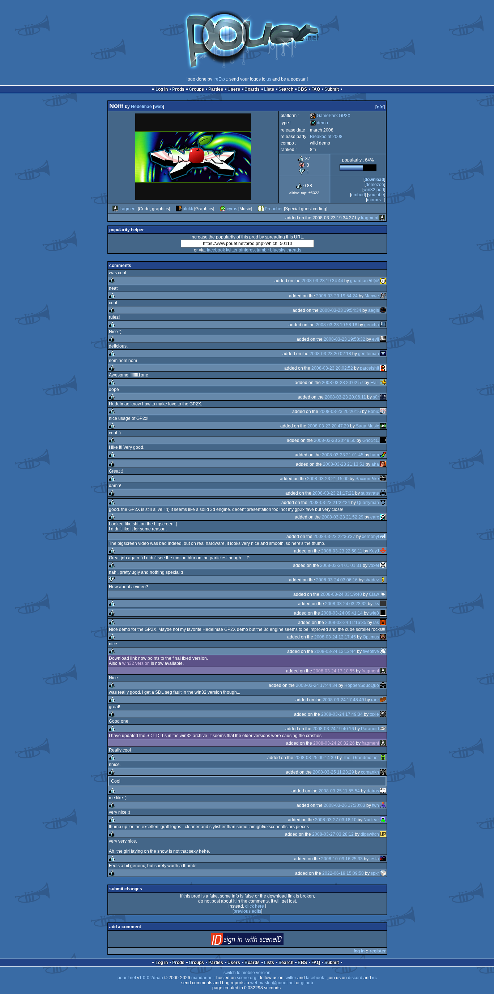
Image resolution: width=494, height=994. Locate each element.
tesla (374, 858)
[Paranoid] (383, 728)
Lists (269, 89)
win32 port (373, 189)
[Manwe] (383, 295)
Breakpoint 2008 (326, 136)
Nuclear (371, 819)
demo (319, 122)
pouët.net (127, 977)
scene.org (246, 977)
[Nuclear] (383, 819)
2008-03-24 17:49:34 (342, 714)
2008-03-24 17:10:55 (334, 671)
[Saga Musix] (383, 426)
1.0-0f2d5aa (151, 977)
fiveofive (371, 651)
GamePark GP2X (330, 115)
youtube (376, 194)
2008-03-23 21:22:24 (329, 502)
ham (374, 454)
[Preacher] (261, 208)
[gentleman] (383, 353)
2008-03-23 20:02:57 (342, 382)
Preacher (274, 208)
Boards (252, 89)
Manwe (372, 295)
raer (375, 699)
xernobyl (370, 536)
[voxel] (383, 565)
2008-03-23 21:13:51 (344, 464)
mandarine (202, 977)
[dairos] (383, 790)
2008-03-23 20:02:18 (330, 353)
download (374, 179)
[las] (383, 622)
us (269, 79)
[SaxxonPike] (383, 478)
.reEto (219, 79)
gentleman (368, 353)
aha (375, 464)
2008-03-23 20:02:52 (332, 368)
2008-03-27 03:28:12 (333, 834)
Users (233, 89)
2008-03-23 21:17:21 (333, 493)
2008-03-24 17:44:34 (316, 685)
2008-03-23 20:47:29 (328, 426)
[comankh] (383, 772)
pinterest (247, 250)
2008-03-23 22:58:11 (341, 551)
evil (375, 339)
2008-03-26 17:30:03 (344, 805)
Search (285, 89)
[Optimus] (383, 637)
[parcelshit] (383, 368)
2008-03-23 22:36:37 (334, 536)
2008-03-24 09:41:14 (342, 613)
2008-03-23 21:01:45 (342, 454)
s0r (376, 397)
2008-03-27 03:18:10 (336, 819)
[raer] (383, 699)
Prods (178, 89)
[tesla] (383, 858)
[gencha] (383, 324)
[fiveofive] (383, 651)
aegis (373, 310)
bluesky (277, 250)
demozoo (375, 184)
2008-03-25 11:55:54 (339, 790)
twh (375, 805)
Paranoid (370, 728)
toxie (374, 714)
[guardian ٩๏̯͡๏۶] (383, 280)
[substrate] (383, 493)
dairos (373, 790)
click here (254, 906)
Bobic (373, 411)
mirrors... (375, 199)
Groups (196, 89)
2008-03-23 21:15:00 (328, 478)
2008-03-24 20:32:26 (334, 743)
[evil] (383, 339)
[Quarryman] (383, 502)
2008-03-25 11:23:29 (333, 772)
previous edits (247, 911)
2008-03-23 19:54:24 (337, 295)
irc (374, 977)
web (158, 106)
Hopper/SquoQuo (361, 685)
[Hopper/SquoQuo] (383, 685)
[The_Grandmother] (383, 757)
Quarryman (368, 502)
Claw (374, 594)
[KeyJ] (383, 551)
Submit (331, 89)
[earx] (383, 517)
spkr (375, 873)
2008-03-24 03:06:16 (337, 579)
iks (376, 603)
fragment (128, 208)
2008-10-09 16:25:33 (342, 858)
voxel (374, 565)
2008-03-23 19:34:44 (322, 280)
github (307, 982)
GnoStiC (370, 440)
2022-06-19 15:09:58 (343, 873)
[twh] (383, 805)
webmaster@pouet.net (272, 982)
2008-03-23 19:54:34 (340, 310)
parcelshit (369, 368)
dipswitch (370, 834)
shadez (372, 579)
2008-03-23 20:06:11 (345, 397)
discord (355, 977)
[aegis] (383, 310)
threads (293, 250)
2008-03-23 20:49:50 (334, 440)
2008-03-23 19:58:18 (336, 324)
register (378, 951)
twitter (232, 250)
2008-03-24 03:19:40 (341, 594)
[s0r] (383, 397)
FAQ (315, 89)
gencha (371, 324)
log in (359, 951)
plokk (188, 208)
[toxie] (383, 714)
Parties (215, 89)
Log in (162, 89)
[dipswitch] (383, 834)
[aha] (383, 464)
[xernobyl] (383, 536)
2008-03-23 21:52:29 (342, 517)
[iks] (383, 603)
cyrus (232, 208)
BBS (302, 89)
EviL (374, 382)
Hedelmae (141, 106)
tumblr (263, 250)
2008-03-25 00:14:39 (315, 757)
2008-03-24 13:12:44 (335, 651)
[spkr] (383, 873)
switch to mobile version (247, 972)
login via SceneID (259, 941)
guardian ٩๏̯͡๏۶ (364, 280)
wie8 (374, 613)
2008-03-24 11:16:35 (345, 622)
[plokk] (179, 208)
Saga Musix (367, 426)
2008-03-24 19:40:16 (333, 728)
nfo (380, 106)
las (376, 622)
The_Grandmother (361, 757)
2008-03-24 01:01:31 (341, 565)
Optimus (371, 637)
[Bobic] (383, 411)
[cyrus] (223, 208)
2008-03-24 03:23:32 (346, 603)
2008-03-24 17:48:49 (343, 699)
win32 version (136, 663)
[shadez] (383, 579)
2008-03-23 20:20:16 (340, 411)
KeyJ (374, 551)
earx (374, 517)
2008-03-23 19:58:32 (344, 339)
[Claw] (383, 594)
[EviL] (383, 382)
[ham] (383, 454)
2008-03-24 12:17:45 (335, 637)
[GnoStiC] (383, 440)
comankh (370, 772)
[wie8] (383, 613)
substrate (370, 493)
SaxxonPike (367, 478)
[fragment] (115, 208)
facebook (216, 250)
